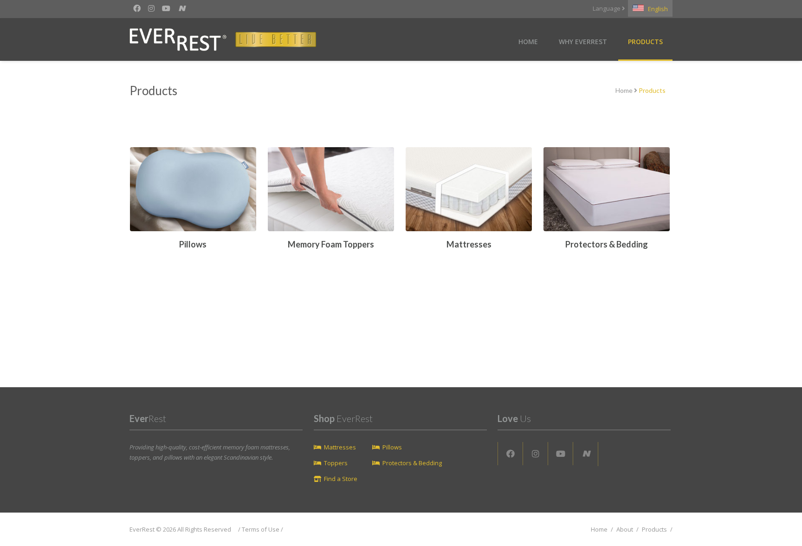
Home (528, 41)
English (656, 9)
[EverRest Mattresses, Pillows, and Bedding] (239, 41)
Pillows (392, 447)
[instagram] (151, 8)
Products (645, 41)
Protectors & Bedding (412, 463)
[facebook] (136, 8)
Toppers (336, 463)
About (624, 529)
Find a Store (340, 478)
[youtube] (166, 8)
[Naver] (181, 9)
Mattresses (340, 447)
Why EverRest (583, 41)
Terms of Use (260, 529)
